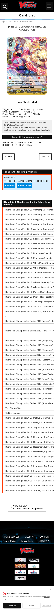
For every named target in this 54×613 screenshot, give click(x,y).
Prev (10, 156)
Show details (46, 606)
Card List (12, 22)
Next (44, 156)
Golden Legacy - (13, 413)
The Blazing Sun (13, 408)
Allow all (12, 606)
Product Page (24, 185)
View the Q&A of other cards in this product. (28, 507)
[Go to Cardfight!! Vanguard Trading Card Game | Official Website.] (3, 21)
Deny (31, 606)
